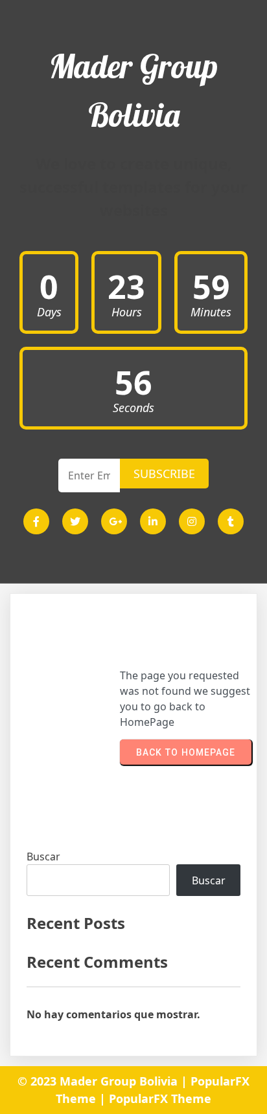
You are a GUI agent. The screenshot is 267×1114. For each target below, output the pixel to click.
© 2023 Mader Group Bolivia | (104, 1081)
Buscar (43, 856)
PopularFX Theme (160, 1098)
